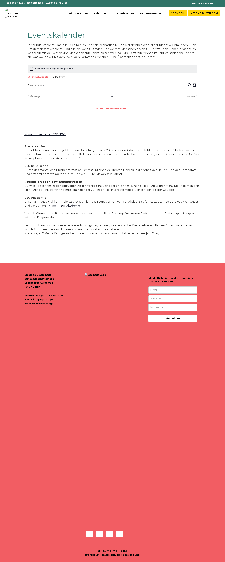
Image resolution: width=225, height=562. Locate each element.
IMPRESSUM (92, 555)
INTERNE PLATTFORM (204, 13)
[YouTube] (185, 3)
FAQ (114, 551)
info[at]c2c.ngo (43, 299)
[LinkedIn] (180, 3)
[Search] (218, 3)
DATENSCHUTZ (111, 555)
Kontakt (197, 3)
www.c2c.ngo (44, 303)
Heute (112, 96)
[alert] (112, 69)
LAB (21, 3)
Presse (209, 3)
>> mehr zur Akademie (64, 205)
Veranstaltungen (38, 76)
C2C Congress (34, 3)
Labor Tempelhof (56, 3)
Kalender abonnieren (110, 108)
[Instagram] (175, 3)
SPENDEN (178, 13)
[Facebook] (170, 3)
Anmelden (173, 318)
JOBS (124, 551)
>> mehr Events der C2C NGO (45, 134)
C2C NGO (11, 3)
